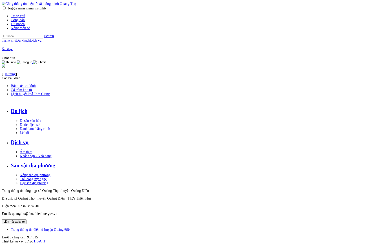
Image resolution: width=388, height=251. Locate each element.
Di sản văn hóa (30, 120)
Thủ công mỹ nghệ (33, 179)
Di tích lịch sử (30, 125)
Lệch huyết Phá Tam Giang (30, 94)
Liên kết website (14, 221)
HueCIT (40, 241)
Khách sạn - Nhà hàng (36, 156)
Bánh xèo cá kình (23, 86)
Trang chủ (18, 16)
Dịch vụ (20, 142)
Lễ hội (24, 133)
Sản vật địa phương (33, 165)
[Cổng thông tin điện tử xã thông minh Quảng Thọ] (39, 4)
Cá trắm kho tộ (21, 90)
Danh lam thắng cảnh (35, 129)
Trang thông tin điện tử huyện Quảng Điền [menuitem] (41, 229)
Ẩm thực (7, 49)
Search (49, 36)
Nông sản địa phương (35, 175)
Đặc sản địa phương (34, 183)
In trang (10, 74)
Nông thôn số (20, 28)
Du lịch (19, 111)
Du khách (18, 24)
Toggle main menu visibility (27, 8)
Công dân (18, 20)
